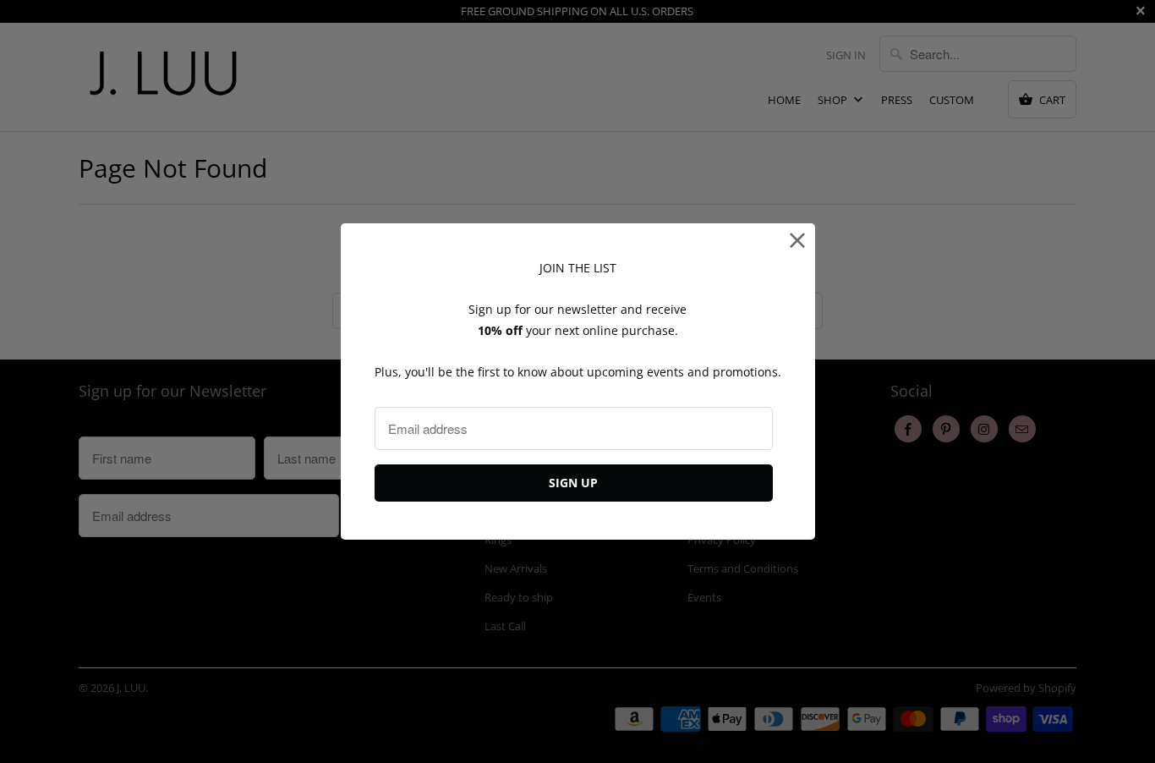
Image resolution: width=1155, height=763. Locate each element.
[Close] (798, 240)
